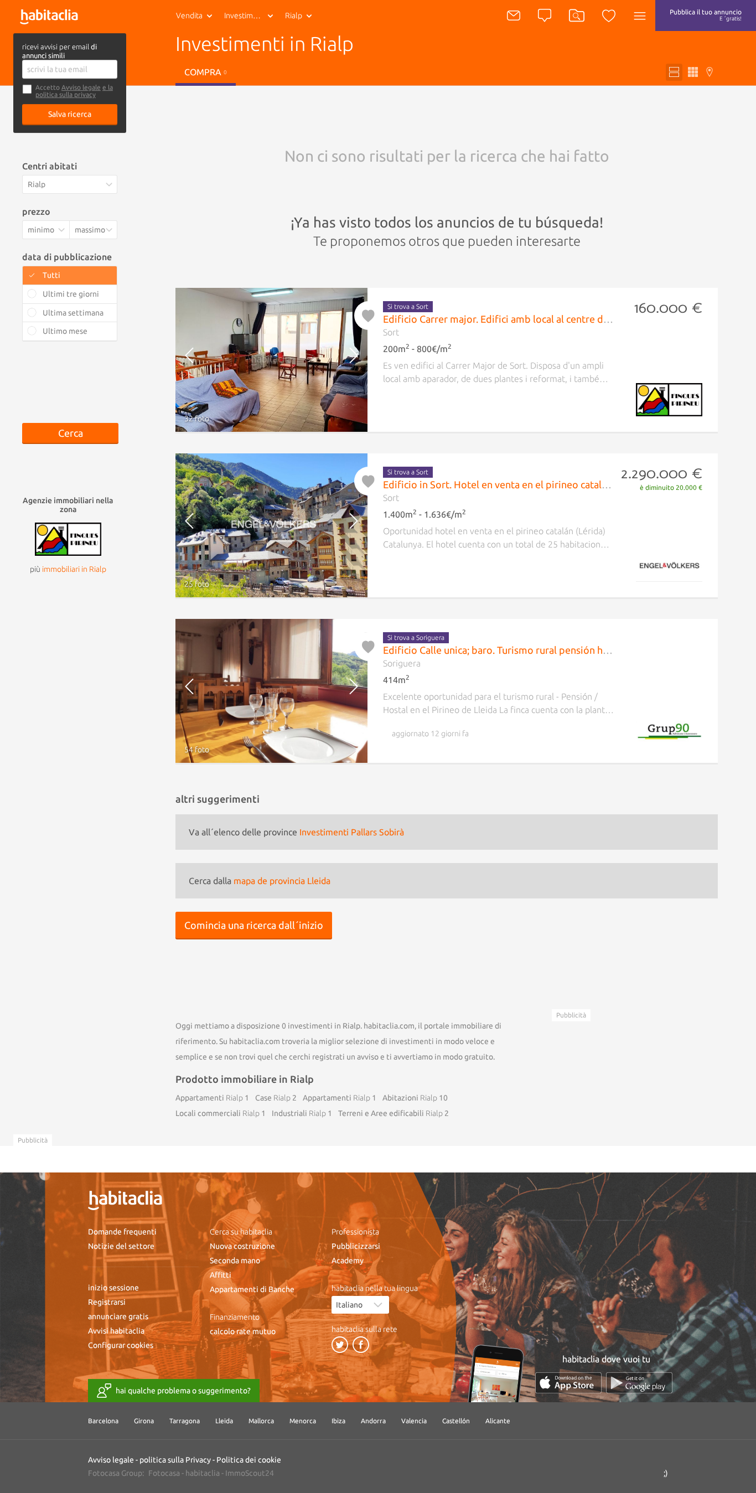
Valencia (414, 1420)
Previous (198, 360)
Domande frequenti (122, 1231)
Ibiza (338, 1420)
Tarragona (184, 1420)
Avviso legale (81, 87)
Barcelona (103, 1420)
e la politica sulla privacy (74, 91)
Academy (348, 1260)
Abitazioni (409, 1097)
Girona (144, 1420)
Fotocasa (164, 1473)
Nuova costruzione (242, 1246)
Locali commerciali (217, 1113)
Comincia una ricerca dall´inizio (253, 925)
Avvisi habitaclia (116, 1330)
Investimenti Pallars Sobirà (351, 832)
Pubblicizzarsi (356, 1246)
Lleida (224, 1420)
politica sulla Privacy (175, 1459)
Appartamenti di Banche (252, 1289)
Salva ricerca (69, 114)
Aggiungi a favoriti (368, 315)
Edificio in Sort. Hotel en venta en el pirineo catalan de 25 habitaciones (540, 484)
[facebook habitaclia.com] (361, 1344)
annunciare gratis (118, 1316)
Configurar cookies (120, 1345)
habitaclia (202, 1473)
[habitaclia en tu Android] (639, 1382)
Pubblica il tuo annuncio (706, 15)
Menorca (302, 1420)
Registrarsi (107, 1302)
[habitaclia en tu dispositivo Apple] (568, 1382)
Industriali (299, 1113)
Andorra (373, 1420)
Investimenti (245, 15)
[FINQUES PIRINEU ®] (68, 538)
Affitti (220, 1274)
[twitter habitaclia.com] (340, 1344)
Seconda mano (235, 1260)
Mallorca (261, 1420)
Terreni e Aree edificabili (390, 1113)
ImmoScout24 (249, 1473)
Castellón (456, 1420)
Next (344, 360)
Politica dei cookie (248, 1459)
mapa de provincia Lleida (282, 881)
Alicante (497, 1420)
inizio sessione (113, 1287)
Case (273, 1097)
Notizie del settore (121, 1246)
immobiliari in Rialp (74, 569)
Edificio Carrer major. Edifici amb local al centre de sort (506, 318)
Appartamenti (209, 1097)
